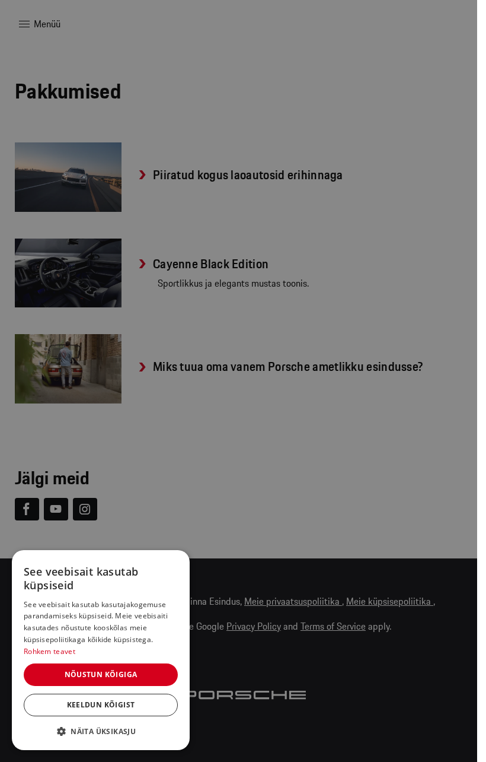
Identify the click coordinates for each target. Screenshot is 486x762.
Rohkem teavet (49, 651)
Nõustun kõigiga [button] (101, 674)
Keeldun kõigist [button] (101, 705)
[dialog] (101, 650)
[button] (101, 731)
